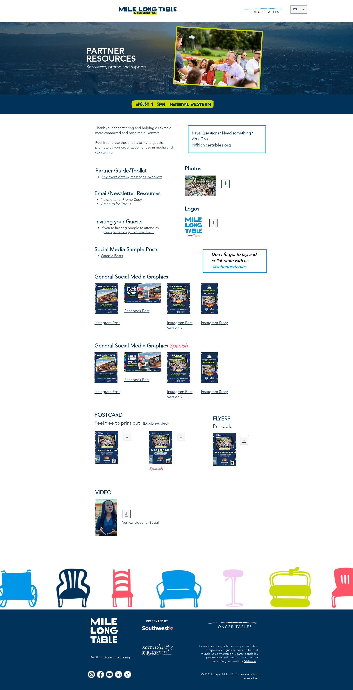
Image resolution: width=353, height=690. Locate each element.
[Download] (225, 184)
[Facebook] (100, 674)
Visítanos (250, 661)
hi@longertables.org (116, 657)
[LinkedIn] (118, 674)
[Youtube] (109, 674)
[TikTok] (127, 674)
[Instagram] (91, 674)
